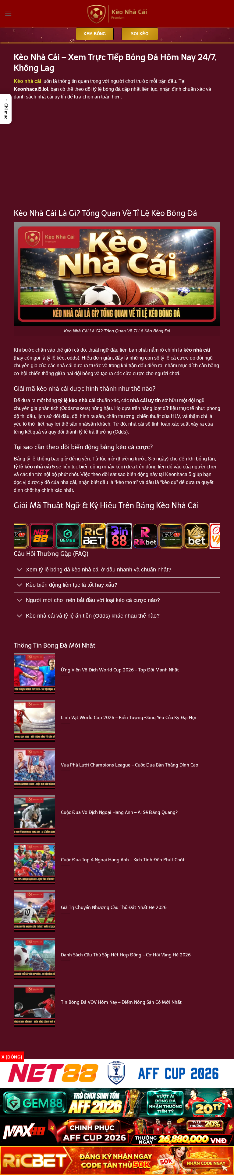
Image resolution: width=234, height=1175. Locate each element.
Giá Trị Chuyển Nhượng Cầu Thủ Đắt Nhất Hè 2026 (114, 907)
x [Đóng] (12, 1057)
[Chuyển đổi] (20, 570)
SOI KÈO (139, 33)
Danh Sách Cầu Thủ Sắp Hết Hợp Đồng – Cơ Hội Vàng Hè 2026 (126, 955)
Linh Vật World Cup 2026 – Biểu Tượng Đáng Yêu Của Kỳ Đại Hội (128, 717)
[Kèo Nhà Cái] (117, 14)
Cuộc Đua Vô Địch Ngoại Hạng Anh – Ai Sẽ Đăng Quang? (119, 812)
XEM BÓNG (94, 33)
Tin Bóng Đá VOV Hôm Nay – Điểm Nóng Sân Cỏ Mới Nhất (121, 1002)
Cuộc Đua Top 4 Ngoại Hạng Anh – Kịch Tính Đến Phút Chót (123, 860)
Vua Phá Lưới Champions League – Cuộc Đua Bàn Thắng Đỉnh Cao (129, 765)
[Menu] (8, 13)
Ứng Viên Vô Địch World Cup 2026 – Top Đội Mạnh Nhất (120, 670)
